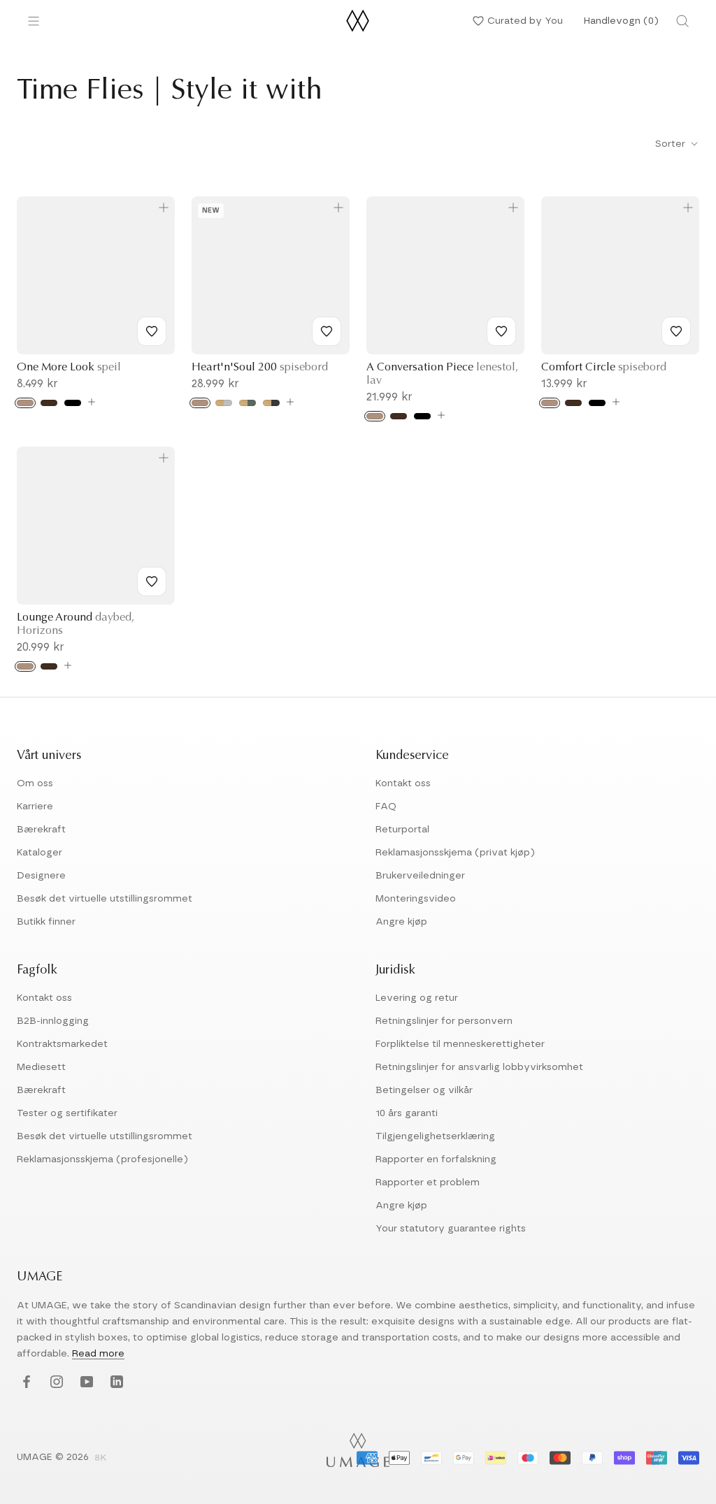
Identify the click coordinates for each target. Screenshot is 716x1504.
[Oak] (25, 403)
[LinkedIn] (115, 1383)
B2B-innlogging (53, 1021)
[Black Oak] (72, 403)
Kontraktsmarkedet (62, 1044)
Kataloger (39, 853)
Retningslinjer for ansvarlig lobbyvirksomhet (479, 1067)
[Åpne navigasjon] (33, 21)
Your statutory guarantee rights (450, 1229)
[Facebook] (25, 1383)
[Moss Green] (247, 403)
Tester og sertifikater (67, 1113)
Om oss (35, 783)
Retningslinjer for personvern (444, 1021)
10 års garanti (406, 1113)
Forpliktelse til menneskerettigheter (460, 1044)
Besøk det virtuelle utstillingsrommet (104, 899)
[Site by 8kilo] (100, 1458)
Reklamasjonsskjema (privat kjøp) (455, 853)
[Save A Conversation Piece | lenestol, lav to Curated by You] (501, 331)
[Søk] (682, 21)
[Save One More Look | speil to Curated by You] (151, 331)
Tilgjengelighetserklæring (435, 1136)
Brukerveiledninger (420, 876)
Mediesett (41, 1067)
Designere (41, 876)
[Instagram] (55, 1383)
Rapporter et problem (427, 1182)
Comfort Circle (603, 367)
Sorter (671, 144)
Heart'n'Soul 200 (260, 367)
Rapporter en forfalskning (435, 1159)
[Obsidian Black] (271, 403)
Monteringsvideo (415, 899)
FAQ (385, 806)
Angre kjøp (401, 922)
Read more (98, 1354)
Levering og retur (416, 998)
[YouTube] (85, 1383)
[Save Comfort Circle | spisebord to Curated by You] (676, 331)
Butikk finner (46, 922)
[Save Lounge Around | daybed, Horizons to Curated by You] (151, 581)
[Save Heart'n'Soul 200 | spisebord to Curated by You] (326, 331)
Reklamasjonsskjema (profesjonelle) (102, 1159)
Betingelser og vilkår (424, 1090)
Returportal (402, 829)
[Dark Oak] (49, 403)
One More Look (69, 367)
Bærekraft (41, 829)
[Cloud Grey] (223, 403)
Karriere (35, 806)
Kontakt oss (403, 783)
